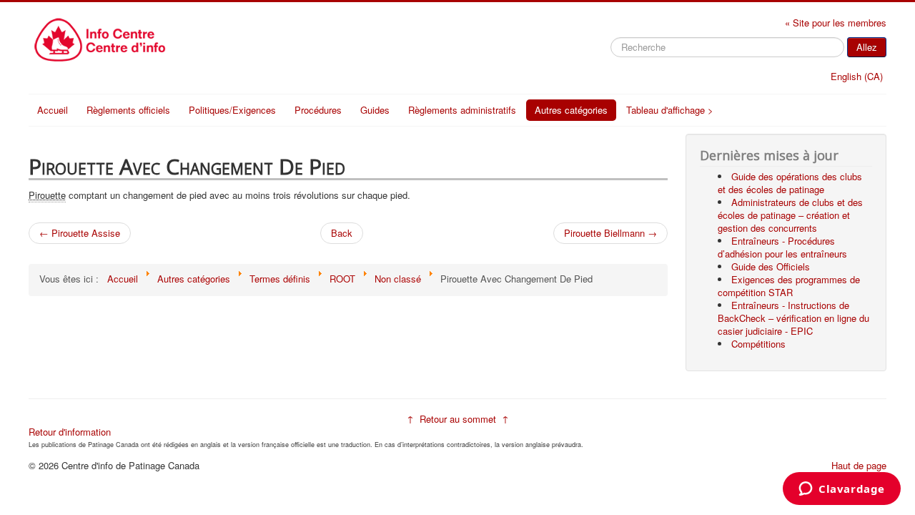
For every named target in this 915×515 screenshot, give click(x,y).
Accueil (52, 110)
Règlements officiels (128, 110)
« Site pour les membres (835, 22)
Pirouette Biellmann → (610, 233)
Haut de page (858, 465)
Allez (866, 47)
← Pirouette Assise (79, 233)
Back (341, 233)
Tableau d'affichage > (669, 110)
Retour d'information (70, 431)
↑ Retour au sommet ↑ (458, 419)
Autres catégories (571, 110)
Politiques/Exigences (232, 110)
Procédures (318, 110)
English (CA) (857, 76)
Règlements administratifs (462, 110)
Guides (375, 110)
